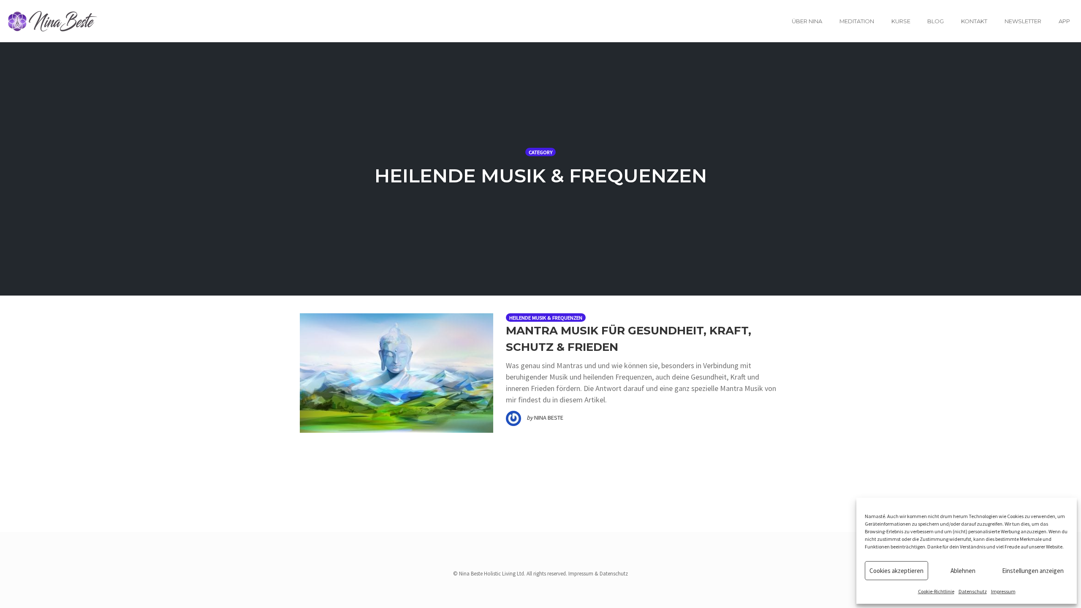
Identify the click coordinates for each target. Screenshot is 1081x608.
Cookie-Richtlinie (936, 591)
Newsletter (1023, 21)
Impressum (1003, 591)
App (1064, 21)
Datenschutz (973, 591)
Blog (935, 21)
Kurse (900, 21)
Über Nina (807, 21)
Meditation (856, 21)
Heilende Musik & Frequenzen (545, 318)
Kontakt (974, 21)
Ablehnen (963, 571)
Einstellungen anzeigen (1033, 571)
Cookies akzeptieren (896, 571)
